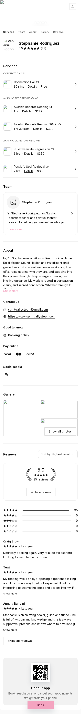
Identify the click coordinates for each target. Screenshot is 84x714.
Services (8, 32)
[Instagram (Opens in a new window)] (6, 375)
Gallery (45, 32)
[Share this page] (73, 6)
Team (21, 32)
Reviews (58, 32)
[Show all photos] (40, 13)
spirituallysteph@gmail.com (28, 309)
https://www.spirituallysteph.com (31, 316)
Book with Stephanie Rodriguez (40, 213)
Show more (10, 593)
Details (32, 86)
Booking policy (18, 335)
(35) (43, 48)
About (32, 32)
